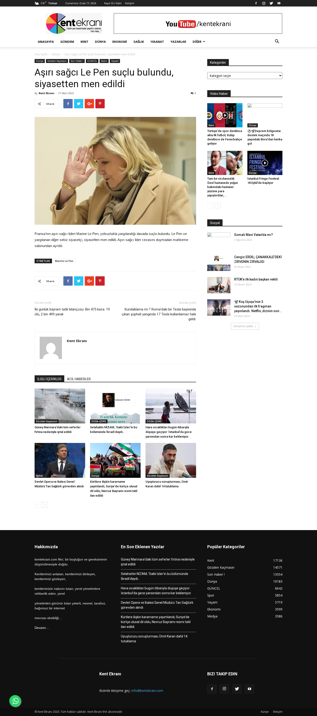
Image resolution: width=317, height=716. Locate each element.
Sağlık (138, 42)
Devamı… (42, 628)
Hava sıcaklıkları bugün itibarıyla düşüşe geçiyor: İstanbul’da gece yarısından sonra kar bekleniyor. (169, 432)
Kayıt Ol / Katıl (112, 3)
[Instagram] (263, 3)
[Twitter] (271, 3)
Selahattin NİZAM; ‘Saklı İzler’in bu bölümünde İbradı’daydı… (154, 576)
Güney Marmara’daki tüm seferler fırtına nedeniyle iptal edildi (158, 562)
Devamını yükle (243, 326)
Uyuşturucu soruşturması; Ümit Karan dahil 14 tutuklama (154, 638)
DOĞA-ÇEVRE (98, 421)
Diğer (197, 42)
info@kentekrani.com (147, 690)
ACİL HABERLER (79, 379)
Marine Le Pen (64, 261)
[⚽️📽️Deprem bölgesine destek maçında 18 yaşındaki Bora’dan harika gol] (265, 115)
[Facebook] (255, 3)
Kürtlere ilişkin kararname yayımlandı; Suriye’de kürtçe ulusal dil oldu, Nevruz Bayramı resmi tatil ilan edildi (156, 622)
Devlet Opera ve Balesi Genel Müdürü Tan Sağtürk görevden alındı (157, 605)
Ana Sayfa (41, 54)
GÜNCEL (92, 61)
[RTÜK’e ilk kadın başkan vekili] (218, 285)
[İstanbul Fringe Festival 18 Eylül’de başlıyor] (265, 163)
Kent (84, 42)
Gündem (67, 42)
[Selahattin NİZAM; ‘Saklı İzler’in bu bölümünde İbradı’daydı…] (115, 406)
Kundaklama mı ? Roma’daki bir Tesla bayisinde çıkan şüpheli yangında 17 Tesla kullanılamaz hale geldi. (159, 314)
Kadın (104, 61)
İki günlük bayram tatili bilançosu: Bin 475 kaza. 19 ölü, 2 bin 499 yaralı (72, 311)
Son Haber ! (77, 61)
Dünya (100, 42)
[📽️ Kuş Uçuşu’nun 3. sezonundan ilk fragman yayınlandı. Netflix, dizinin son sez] (218, 307)
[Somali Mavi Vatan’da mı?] (218, 240)
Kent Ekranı (47, 93)
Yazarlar (178, 42)
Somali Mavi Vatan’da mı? (253, 235)
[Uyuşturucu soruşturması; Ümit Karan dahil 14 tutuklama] (171, 460)
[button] (276, 42)
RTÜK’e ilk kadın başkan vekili (256, 279)
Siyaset (115, 61)
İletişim (129, 3)
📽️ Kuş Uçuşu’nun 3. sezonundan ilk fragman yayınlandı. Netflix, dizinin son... (258, 306)
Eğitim (39, 475)
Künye (265, 712)
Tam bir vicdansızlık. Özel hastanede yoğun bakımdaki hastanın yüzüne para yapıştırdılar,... (222, 187)
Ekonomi (119, 42)
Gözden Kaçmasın (57, 61)
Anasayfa (46, 42)
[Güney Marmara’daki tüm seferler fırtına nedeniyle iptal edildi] (60, 406)
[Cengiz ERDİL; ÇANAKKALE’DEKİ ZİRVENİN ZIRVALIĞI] (218, 263)
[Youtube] (278, 3)
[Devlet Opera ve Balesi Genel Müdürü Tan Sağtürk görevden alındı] (60, 460)
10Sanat (157, 42)
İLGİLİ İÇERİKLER (49, 379)
